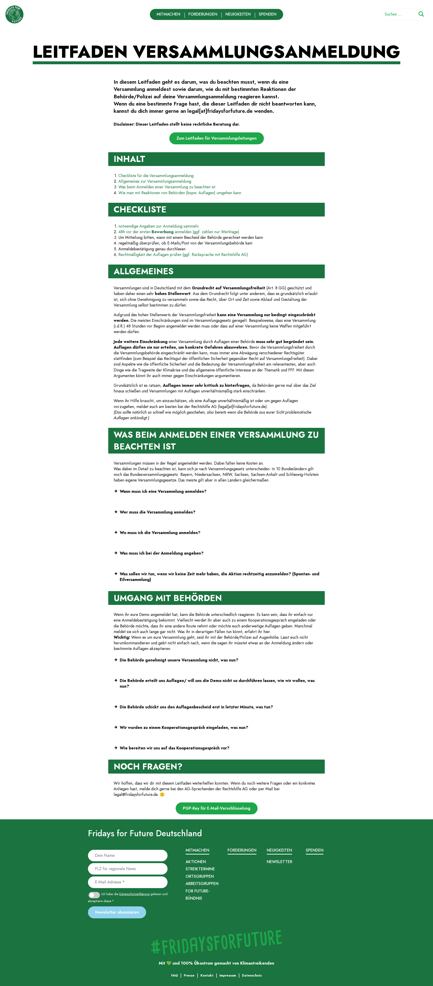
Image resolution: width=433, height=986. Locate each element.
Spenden (267, 14)
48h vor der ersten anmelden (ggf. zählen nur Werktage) (178, 232)
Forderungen (203, 14)
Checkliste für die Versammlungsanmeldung (155, 176)
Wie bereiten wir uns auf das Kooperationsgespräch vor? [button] (175, 748)
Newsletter (279, 862)
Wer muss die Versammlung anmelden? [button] (158, 512)
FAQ (232, 915)
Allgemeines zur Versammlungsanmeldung (154, 181)
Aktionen (196, 862)
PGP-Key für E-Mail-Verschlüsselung (216, 808)
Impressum (193, 915)
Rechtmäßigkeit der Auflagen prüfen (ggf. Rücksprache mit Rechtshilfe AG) (183, 255)
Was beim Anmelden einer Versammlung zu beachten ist (166, 187)
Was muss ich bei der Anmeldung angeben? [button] (162, 553)
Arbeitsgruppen (202, 884)
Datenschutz (209, 915)
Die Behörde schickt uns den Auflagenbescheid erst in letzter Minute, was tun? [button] (196, 707)
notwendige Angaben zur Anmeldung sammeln (158, 226)
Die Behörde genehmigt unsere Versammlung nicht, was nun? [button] (179, 660)
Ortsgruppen (200, 876)
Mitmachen (168, 14)
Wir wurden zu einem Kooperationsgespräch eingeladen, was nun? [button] (184, 727)
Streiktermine (200, 869)
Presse (223, 915)
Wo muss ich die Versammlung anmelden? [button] (160, 533)
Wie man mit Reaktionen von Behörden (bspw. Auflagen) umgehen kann (179, 193)
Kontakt (242, 915)
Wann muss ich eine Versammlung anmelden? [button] (163, 491)
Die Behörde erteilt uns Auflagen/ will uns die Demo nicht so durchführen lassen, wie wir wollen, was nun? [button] (217, 683)
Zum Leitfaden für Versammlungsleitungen (217, 138)
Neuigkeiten (238, 14)
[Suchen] (421, 15)
